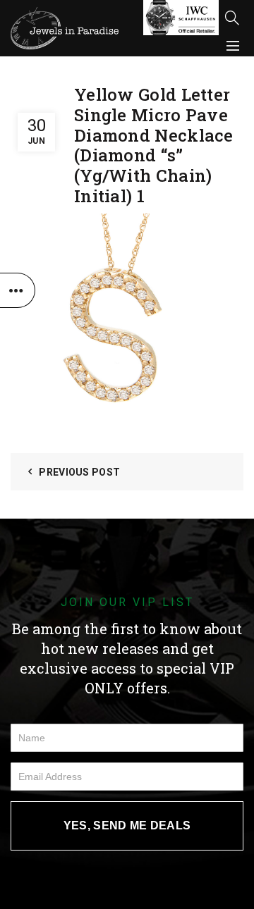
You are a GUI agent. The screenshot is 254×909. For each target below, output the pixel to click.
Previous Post (79, 472)
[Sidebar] (17, 290)
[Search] (232, 17)
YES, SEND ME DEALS (127, 825)
